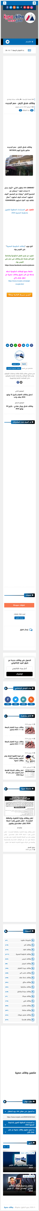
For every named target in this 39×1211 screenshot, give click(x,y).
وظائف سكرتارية (18, 987)
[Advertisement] (19, 76)
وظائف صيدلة (18, 996)
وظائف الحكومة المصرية (13, 368)
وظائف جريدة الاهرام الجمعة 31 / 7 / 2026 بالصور (14, 728)
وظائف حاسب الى (18, 973)
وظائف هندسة (18, 1019)
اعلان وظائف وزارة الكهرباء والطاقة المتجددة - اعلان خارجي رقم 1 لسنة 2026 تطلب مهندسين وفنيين (19, 820)
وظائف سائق (18, 982)
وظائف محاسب (18, 1005)
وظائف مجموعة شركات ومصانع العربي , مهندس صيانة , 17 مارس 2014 (20, 1188)
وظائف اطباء (18, 949)
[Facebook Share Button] (31, 345)
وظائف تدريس (18, 959)
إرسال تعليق (19, 618)
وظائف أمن (18, 945)
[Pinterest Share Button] (23, 345)
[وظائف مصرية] (19, 18)
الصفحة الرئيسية (27, 99)
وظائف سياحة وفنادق (13, 99)
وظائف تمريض (18, 963)
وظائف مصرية (8, 1207)
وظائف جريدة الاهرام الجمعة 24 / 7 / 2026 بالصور (14, 742)
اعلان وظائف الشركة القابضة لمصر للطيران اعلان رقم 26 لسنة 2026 (14, 772)
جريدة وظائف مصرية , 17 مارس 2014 (21, 1166)
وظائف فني (18, 1001)
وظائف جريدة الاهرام (18, 968)
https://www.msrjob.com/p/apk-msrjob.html (19, 282)
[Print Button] (7, 345)
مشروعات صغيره (18, 940)
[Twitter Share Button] (27, 345)
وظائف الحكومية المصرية (16, 246)
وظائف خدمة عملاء (18, 977)
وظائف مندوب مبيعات (18, 1015)
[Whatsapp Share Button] (15, 345)
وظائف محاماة (18, 1010)
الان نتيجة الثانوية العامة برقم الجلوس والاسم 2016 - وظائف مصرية (14, 758)
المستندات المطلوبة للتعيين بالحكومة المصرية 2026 (16, 211)
